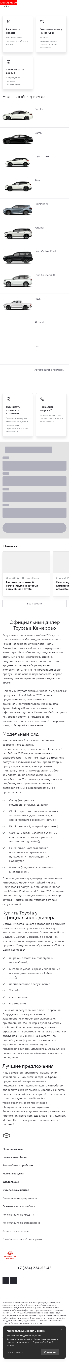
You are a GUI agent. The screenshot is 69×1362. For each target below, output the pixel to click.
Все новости (34, 603)
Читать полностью (15, 1352)
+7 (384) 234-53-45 (34, 1267)
